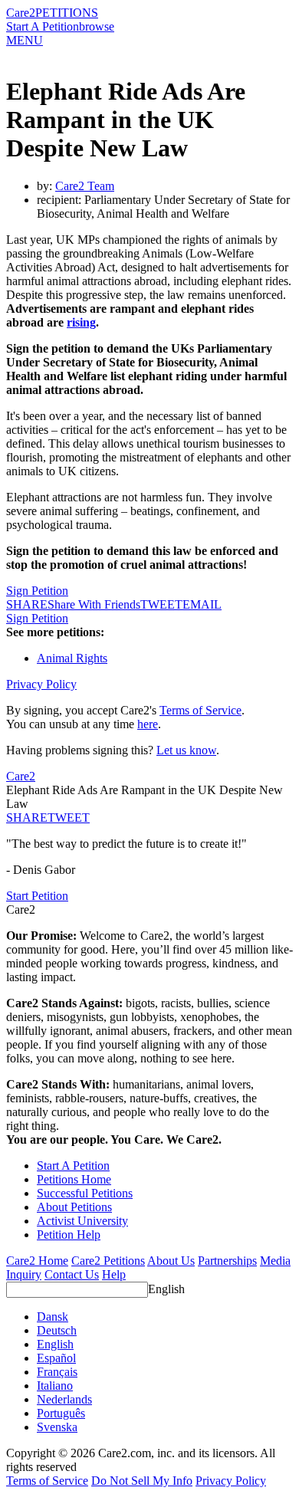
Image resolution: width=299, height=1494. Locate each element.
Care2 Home (37, 1260)
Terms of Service (200, 710)
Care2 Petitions (108, 1260)
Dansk (52, 1316)
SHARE (27, 817)
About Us (171, 1260)
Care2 (20, 12)
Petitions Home (74, 1179)
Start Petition (37, 895)
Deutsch (57, 1330)
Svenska (57, 1426)
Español (56, 1357)
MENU (24, 40)
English (166, 1288)
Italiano (55, 1385)
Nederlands (64, 1399)
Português (61, 1413)
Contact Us (71, 1274)
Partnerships (227, 1260)
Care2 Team (84, 185)
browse (96, 26)
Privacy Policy (41, 684)
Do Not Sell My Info (141, 1480)
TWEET (161, 604)
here (147, 724)
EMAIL (202, 604)
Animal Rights (72, 658)
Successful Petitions (85, 1193)
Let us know (186, 750)
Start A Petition (42, 26)
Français (57, 1371)
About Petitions (74, 1206)
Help (114, 1274)
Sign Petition (37, 590)
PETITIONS (66, 12)
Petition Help (68, 1234)
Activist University (82, 1220)
